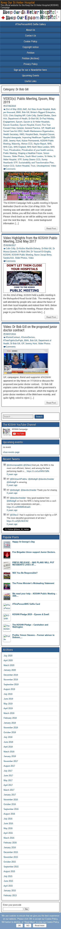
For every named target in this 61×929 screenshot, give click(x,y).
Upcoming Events (30, 75)
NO (27, 925)
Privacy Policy (30, 64)
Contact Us (30, 35)
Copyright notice (31, 47)
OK (19, 925)
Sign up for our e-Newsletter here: (30, 69)
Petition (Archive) (30, 58)
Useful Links (30, 81)
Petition (30, 52)
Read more (39, 925)
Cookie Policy (30, 41)
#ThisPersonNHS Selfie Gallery (30, 24)
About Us (30, 29)
